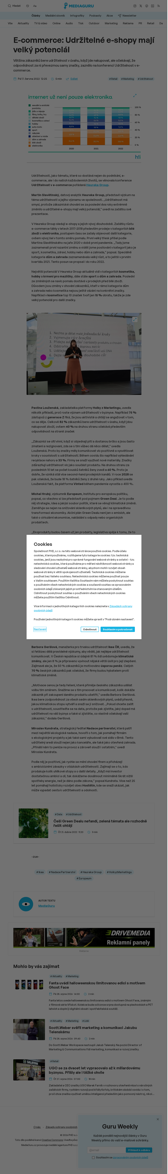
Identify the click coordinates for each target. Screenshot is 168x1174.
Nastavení (40, 629)
